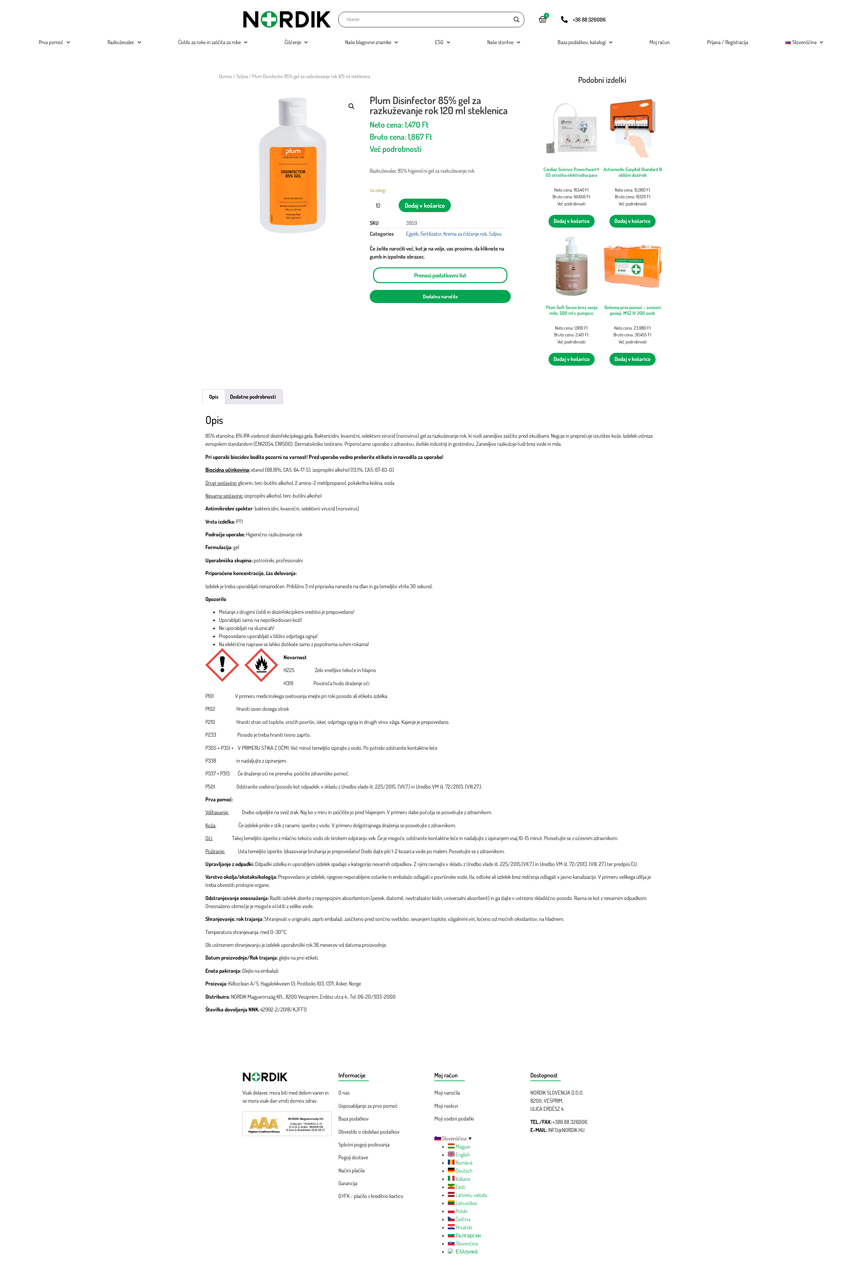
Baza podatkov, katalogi (582, 42)
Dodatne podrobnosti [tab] (253, 396)
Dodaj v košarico (425, 205)
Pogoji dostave (353, 1157)
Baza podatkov (353, 1118)
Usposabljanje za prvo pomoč (368, 1105)
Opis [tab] (214, 396)
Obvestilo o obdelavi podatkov (369, 1131)
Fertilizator (431, 233)
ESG (439, 42)
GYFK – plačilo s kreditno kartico (370, 1196)
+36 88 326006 (589, 19)
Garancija (347, 1183)
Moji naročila (447, 1092)
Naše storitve (500, 42)
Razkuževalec (120, 42)
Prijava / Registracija (727, 42)
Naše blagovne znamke (368, 42)
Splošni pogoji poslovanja (364, 1144)
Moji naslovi (446, 1105)
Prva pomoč (51, 42)
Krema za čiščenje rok (465, 233)
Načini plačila (351, 1170)
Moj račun (660, 42)
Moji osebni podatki (454, 1118)
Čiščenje (293, 42)
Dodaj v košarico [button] (572, 221)
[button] (351, 106)
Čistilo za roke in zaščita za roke (209, 42)
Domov (225, 76)
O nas (344, 1092)
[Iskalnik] (516, 19)
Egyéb (412, 233)
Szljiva (242, 76)
